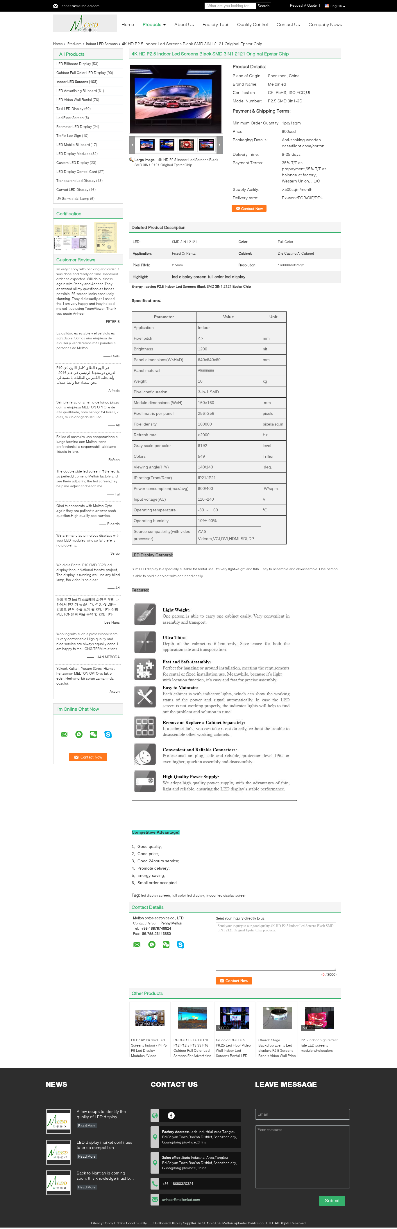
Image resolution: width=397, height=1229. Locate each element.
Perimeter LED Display (74, 126)
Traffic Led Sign (68, 135)
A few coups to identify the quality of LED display (101, 1114)
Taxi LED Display (69, 108)
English (336, 6)
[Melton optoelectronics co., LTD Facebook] (171, 1114)
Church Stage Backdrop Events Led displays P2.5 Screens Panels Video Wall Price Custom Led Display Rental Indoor (277, 1053)
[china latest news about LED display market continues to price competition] (58, 1152)
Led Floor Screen (70, 117)
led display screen (155, 895)
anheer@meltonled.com (80, 6)
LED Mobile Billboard (73, 144)
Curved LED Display (72, 189)
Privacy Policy (102, 1223)
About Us (184, 24)
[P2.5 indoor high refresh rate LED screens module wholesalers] (319, 1017)
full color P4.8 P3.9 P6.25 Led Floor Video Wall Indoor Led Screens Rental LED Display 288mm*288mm (233, 1053)
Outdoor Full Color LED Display (81, 72)
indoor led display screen (226, 895)
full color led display (188, 895)
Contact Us (288, 24)
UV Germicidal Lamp (72, 198)
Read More (87, 1125)
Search (263, 6)
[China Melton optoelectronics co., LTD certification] (70, 237)
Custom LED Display (72, 162)
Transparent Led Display (75, 180)
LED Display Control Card (76, 171)
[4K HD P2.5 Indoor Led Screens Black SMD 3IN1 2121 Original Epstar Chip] (176, 99)
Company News (325, 24)
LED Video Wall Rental (74, 99)
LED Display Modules (73, 153)
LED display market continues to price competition (104, 1145)
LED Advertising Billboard (76, 90)
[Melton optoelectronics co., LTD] (85, 23)
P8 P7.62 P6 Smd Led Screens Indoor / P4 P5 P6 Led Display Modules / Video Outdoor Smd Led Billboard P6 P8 (149, 1053)
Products (152, 24)
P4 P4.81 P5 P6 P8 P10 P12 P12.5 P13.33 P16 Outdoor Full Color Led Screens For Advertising (192, 1048)
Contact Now (252, 208)
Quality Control (252, 24)
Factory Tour (215, 24)
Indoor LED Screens (102, 43)
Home (127, 24)
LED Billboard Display (73, 63)
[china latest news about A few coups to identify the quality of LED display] (58, 1121)
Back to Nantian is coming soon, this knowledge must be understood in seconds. (104, 1176)
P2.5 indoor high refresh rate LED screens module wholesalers (320, 1045)
